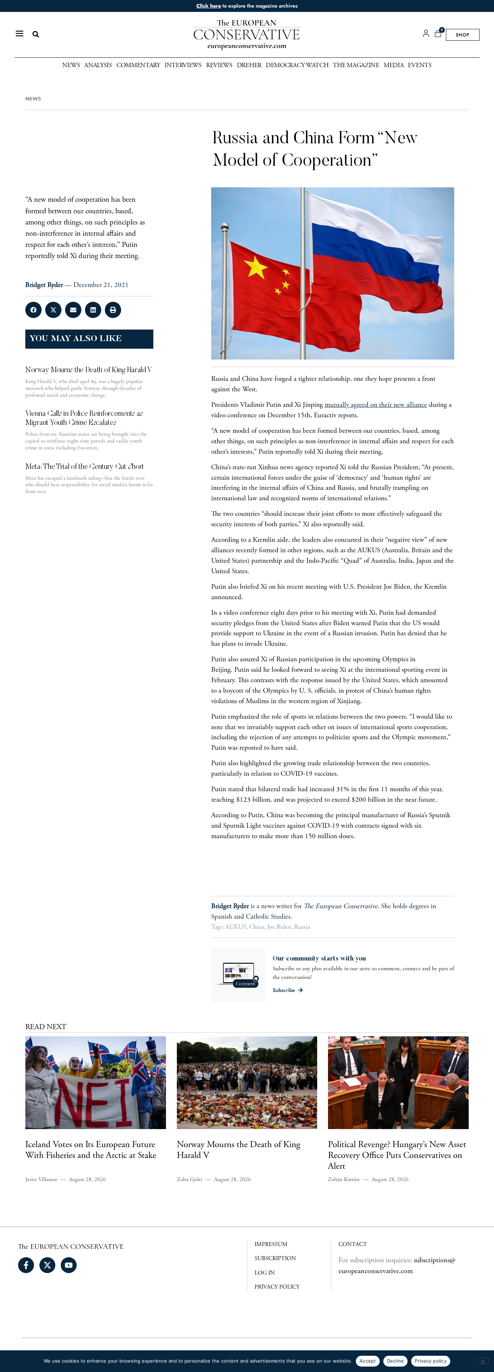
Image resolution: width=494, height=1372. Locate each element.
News (71, 65)
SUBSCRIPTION (275, 1259)
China (256, 927)
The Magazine (356, 65)
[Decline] (482, 1361)
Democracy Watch (297, 65)
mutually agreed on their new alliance (376, 405)
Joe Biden (279, 927)
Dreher (249, 65)
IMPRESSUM (271, 1244)
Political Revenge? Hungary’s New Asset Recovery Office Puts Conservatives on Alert (397, 1156)
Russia (302, 927)
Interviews (183, 65)
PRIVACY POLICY (277, 1287)
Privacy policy (431, 1361)
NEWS (33, 98)
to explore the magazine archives (247, 5)
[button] (36, 34)
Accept (367, 1361)
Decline (395, 1361)
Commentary (138, 65)
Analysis (98, 65)
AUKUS (235, 927)
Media (394, 65)
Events (419, 65)
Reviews (219, 65)
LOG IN (265, 1273)
